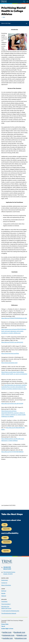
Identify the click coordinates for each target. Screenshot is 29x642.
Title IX (3, 626)
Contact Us (4, 582)
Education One (5, 606)
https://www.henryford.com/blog (10, 353)
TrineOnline (4, 601)
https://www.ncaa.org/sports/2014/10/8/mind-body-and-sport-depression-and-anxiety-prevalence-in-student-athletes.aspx (13, 331)
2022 (3, 17)
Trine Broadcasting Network (8, 613)
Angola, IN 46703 (8, 574)
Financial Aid (6, 541)
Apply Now (6, 550)
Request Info (6, 528)
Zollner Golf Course (6, 608)
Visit (4, 524)
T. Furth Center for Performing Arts (10, 611)
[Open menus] (27, 1)
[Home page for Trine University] (4, 2)
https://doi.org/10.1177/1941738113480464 (12, 451)
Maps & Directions (6, 585)
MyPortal (3, 591)
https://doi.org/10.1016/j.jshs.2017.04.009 (12, 403)
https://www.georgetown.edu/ (9, 362)
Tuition (5, 537)
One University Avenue (9, 572)
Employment (4, 580)
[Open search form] (24, 1)
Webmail (3, 596)
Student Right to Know (7, 628)
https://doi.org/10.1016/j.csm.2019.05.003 (12, 342)
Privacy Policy (4, 624)
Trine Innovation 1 (6, 604)
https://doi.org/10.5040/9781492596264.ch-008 (14, 318)
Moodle (3, 593)
